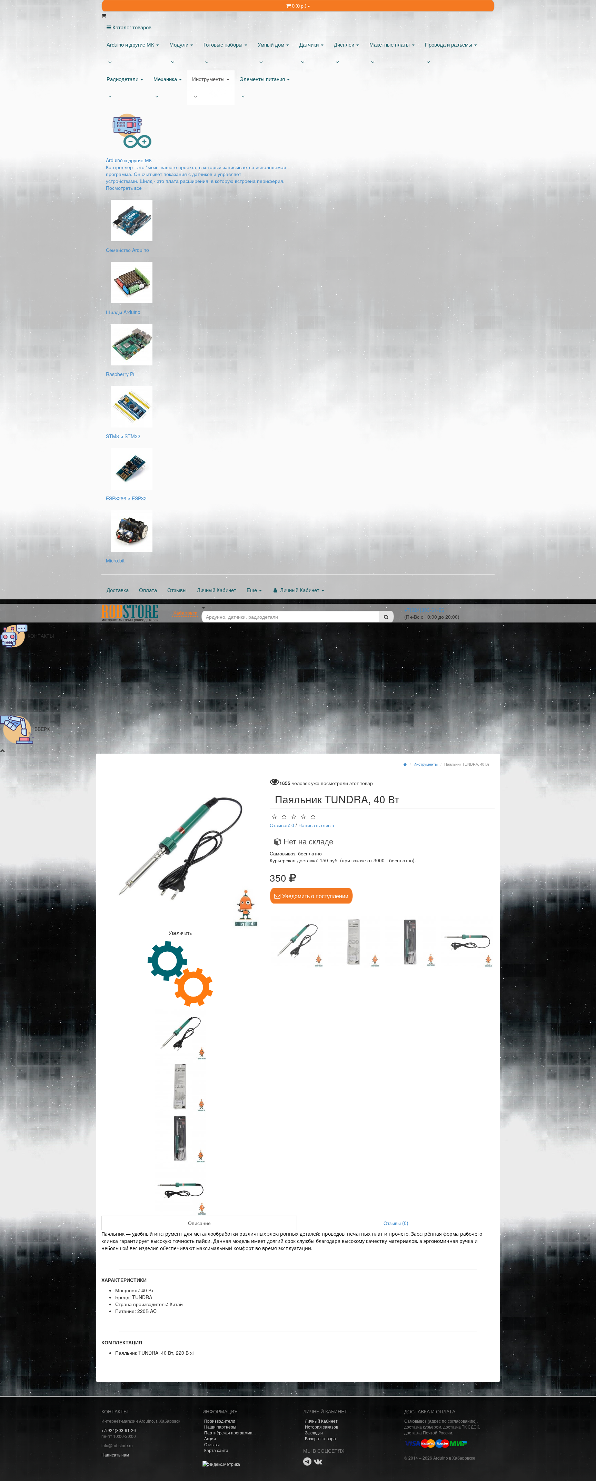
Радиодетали (123, 78)
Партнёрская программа (228, 1432)
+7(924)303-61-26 (424, 609)
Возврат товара (320, 1438)
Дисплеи (345, 44)
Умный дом (272, 44)
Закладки (314, 1432)
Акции (210, 1438)
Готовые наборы (223, 44)
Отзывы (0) (396, 1222)
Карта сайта (216, 1450)
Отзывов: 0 (282, 825)
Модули (179, 44)
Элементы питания (263, 78)
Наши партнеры (220, 1427)
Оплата (148, 590)
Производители (219, 1421)
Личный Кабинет (216, 590)
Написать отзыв (316, 825)
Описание (199, 1222)
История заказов (321, 1427)
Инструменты (209, 78)
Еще (252, 590)
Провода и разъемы (449, 44)
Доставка (118, 590)
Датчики (309, 44)
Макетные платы (390, 44)
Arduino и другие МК (131, 44)
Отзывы (177, 590)
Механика (165, 78)
